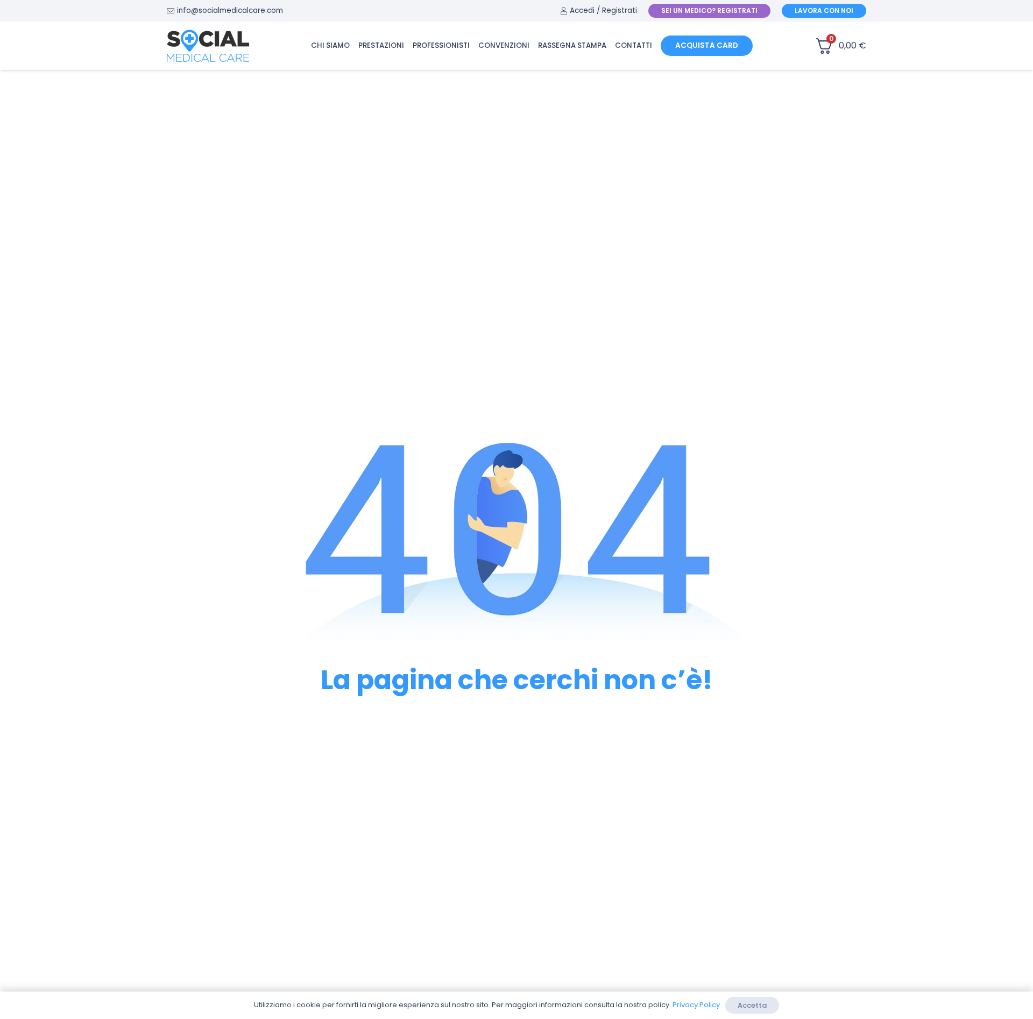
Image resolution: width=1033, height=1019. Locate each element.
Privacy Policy (696, 1005)
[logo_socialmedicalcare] (208, 46)
